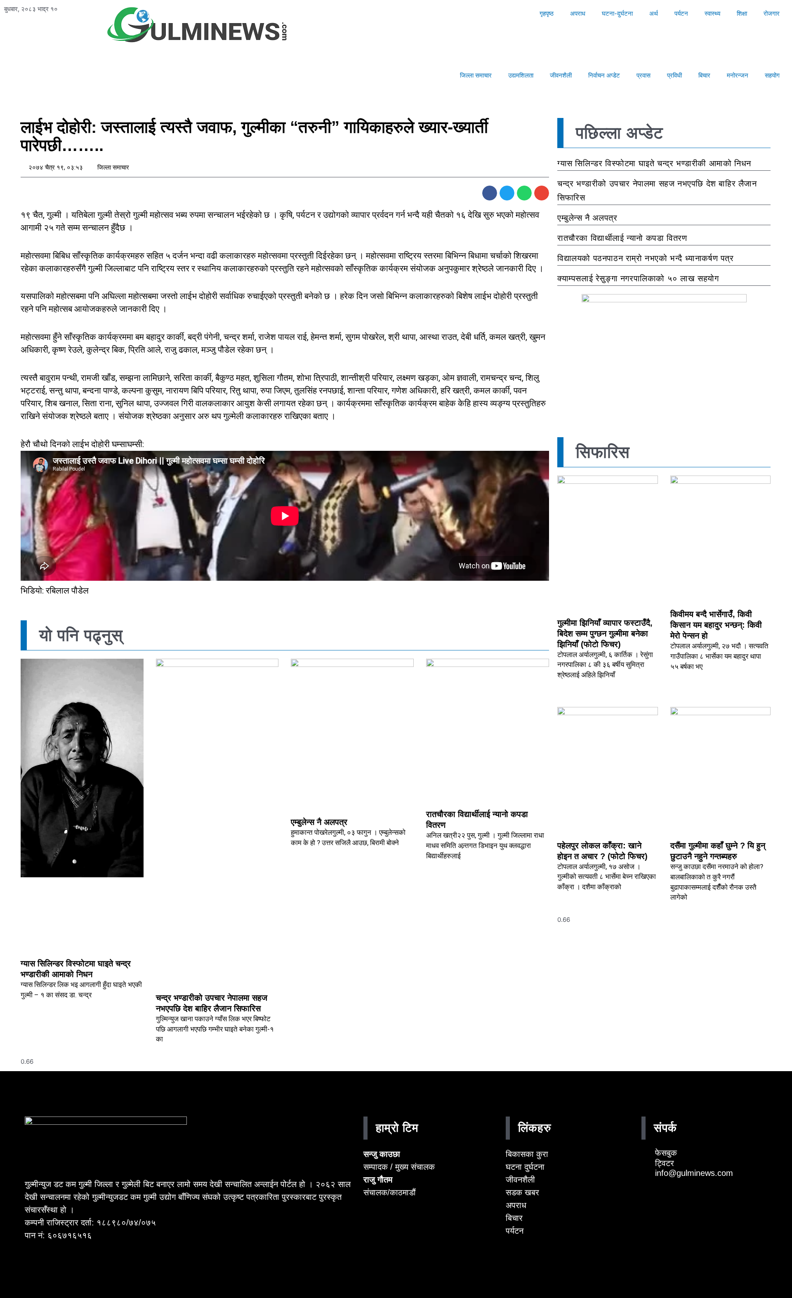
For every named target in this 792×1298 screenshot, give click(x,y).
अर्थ (653, 13)
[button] (489, 193)
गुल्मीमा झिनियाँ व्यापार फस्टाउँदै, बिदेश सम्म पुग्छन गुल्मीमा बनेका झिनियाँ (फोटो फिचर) (605, 633)
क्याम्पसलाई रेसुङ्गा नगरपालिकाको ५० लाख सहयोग (638, 278)
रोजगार (772, 13)
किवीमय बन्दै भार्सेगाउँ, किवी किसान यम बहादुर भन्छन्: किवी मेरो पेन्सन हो (716, 625)
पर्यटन (681, 13)
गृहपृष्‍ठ (547, 13)
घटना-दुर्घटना (617, 13)
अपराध (577, 13)
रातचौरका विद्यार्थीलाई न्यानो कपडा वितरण (622, 238)
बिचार (704, 75)
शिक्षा (742, 13)
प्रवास (643, 75)
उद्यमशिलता (520, 75)
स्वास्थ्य (712, 13)
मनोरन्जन (737, 75)
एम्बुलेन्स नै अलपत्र (319, 822)
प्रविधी (674, 75)
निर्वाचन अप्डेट (604, 75)
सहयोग (772, 75)
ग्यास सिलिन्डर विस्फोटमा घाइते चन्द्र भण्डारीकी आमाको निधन (654, 163)
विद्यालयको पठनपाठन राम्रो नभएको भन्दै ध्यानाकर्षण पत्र (645, 258)
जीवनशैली (561, 75)
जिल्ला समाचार (476, 75)
